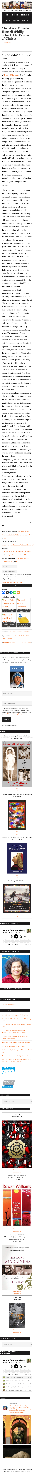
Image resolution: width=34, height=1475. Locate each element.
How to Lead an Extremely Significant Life (15, 1056)
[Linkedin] (11, 592)
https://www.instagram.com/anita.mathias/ (16, 551)
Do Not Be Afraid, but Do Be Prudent (13, 1046)
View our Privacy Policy (12, 582)
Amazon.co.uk (17, 1172)
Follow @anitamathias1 (9, 1004)
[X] (7, 592)
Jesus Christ (15, 636)
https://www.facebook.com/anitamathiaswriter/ (18, 545)
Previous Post (9, 642)
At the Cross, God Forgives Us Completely (15, 1015)
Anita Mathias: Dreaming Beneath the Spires (17, 6)
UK (5, 538)
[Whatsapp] (14, 592)
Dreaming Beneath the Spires (16, 1469)
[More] (18, 592)
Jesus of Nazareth (11, 75)
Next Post (26, 642)
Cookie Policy (15, 1472)
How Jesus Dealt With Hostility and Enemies (16, 1042)
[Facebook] (3, 592)
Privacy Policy (25, 1472)
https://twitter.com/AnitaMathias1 (19, 555)
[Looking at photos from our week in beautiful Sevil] (17, 1429)
